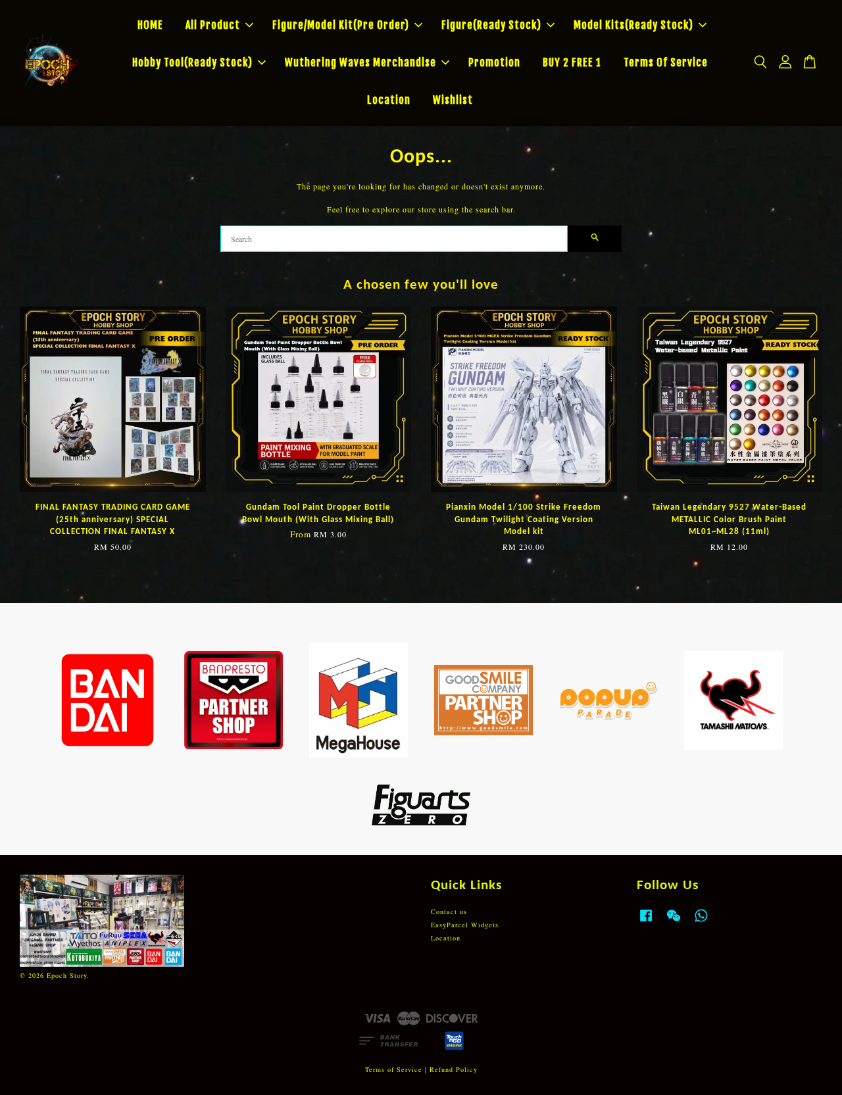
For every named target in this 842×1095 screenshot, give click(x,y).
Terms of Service (393, 1069)
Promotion (494, 62)
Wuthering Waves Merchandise (360, 62)
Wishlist (453, 100)
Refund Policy (454, 1069)
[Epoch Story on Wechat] (673, 922)
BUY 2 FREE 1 (572, 62)
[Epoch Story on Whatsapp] (701, 922)
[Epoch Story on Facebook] (646, 922)
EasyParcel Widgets (465, 924)
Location (388, 100)
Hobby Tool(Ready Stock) (192, 62)
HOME (150, 25)
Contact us (449, 911)
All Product (213, 25)
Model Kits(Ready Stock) (633, 25)
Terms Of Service (666, 62)
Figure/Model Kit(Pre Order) (340, 25)
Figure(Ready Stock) (491, 25)
